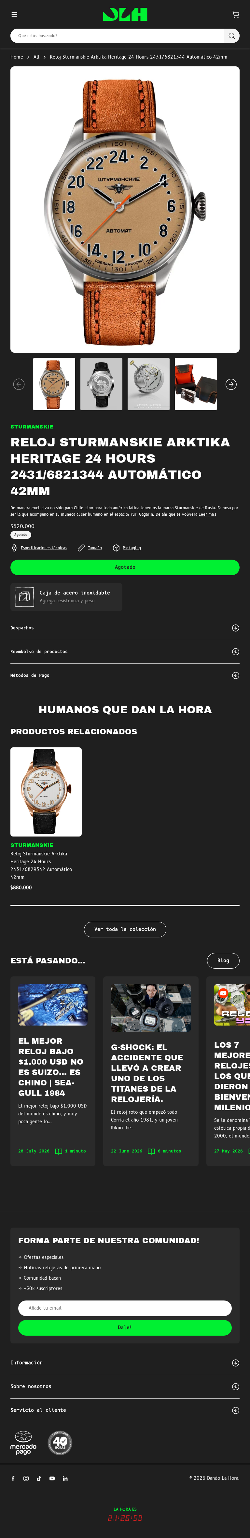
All (36, 57)
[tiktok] (39, 1478)
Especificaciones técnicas (44, 548)
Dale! (125, 1328)
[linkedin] (65, 1478)
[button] (236, 14)
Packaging (132, 548)
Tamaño (95, 548)
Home (16, 57)
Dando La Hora (222, 1478)
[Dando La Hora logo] (125, 14)
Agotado (125, 567)
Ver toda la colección (125, 929)
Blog (223, 961)
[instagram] (26, 1478)
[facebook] (13, 1478)
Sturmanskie (31, 427)
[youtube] (52, 1478)
